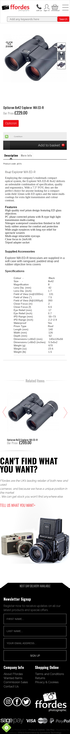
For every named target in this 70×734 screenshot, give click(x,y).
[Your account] (39, 6)
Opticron (11, 123)
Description (11, 155)
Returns (40, 678)
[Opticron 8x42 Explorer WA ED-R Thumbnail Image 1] (61, 56)
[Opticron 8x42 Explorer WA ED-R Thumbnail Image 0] (35, 58)
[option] (35, 58)
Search (63, 19)
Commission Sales (16, 682)
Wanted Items (13, 678)
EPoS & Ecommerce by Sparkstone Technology (39, 732)
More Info (26, 155)
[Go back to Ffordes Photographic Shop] (15, 8)
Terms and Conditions (49, 674)
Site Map (50, 729)
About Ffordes (13, 674)
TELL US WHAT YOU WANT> (17, 505)
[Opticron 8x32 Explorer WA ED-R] (33, 415)
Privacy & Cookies (47, 682)
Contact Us (11, 686)
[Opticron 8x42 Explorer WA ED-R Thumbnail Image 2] (61, 64)
